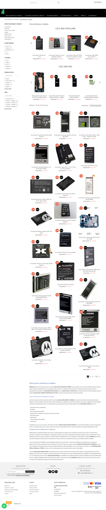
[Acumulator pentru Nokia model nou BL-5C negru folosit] (41, 186)
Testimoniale (92, 15)
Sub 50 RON (9, 99)
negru (7, 62)
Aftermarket (9, 80)
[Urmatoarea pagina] (99, 377)
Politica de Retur (33, 487)
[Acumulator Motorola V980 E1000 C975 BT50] (41, 218)
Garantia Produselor (34, 489)
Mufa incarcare (8, 34)
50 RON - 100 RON (10, 101)
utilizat (7, 48)
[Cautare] (58, 2)
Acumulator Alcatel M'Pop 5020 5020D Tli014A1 (41, 135)
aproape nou (9, 50)
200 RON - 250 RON (10, 106)
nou (7, 46)
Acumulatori (8, 27)
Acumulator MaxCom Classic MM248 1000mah (57, 56)
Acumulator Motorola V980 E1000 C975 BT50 (41, 232)
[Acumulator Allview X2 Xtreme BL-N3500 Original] (41, 251)
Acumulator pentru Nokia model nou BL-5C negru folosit (41, 200)
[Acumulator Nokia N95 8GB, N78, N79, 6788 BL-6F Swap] (74, 43)
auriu (7, 64)
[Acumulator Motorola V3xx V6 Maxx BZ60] (41, 347)
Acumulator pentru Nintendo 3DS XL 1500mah (65, 194)
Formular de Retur (33, 491)
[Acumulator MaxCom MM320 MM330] (74, 82)
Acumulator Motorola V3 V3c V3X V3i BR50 (89, 366)
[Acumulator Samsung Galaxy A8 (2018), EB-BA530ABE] (89, 185)
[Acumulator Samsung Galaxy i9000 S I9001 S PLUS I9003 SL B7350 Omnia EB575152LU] (41, 315)
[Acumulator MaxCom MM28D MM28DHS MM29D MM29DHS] (91, 82)
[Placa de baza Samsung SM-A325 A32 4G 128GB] (89, 221)
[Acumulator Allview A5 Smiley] (65, 272)
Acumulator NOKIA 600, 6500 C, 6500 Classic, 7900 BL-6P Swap (89, 135)
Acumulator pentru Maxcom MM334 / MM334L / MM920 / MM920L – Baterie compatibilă (57, 96)
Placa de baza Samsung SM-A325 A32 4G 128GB (89, 238)
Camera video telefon (10, 30)
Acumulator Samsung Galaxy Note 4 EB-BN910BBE (89, 302)
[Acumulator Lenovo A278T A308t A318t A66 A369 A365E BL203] (89, 257)
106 (96, 376)
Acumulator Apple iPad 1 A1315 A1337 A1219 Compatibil (65, 167)
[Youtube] (53, 471)
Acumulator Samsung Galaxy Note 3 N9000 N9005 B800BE (65, 317)
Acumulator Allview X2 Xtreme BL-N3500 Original (41, 264)
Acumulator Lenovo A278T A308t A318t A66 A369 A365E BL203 (89, 270)
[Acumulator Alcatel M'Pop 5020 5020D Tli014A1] (41, 122)
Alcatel (7, 82)
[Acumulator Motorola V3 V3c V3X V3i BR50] (89, 353)
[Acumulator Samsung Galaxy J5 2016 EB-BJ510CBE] (65, 122)
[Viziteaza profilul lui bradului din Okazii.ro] (8, 503)
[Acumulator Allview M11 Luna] (39, 43)
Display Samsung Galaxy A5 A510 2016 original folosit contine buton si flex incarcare (39, 96)
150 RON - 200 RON (10, 104)
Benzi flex (7, 28)
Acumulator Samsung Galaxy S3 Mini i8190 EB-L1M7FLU (89, 334)
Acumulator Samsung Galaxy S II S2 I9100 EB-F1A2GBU (41, 167)
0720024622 (86, 470)
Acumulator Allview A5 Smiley (65, 284)
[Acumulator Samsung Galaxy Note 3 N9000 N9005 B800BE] (65, 304)
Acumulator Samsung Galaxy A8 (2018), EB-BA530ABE (89, 198)
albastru (8, 66)
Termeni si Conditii (9, 487)
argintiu (8, 68)
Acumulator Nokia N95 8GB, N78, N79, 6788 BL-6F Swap (74, 56)
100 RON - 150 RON (10, 102)
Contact (6, 493)
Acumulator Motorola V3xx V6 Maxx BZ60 (41, 360)
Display (6, 32)
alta (7, 54)
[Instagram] (56, 471)
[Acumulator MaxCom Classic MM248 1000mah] (57, 43)
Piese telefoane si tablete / (12, 19)
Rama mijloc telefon (9, 37)
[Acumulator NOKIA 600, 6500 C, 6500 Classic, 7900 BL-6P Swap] (89, 122)
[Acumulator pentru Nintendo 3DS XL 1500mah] (65, 183)
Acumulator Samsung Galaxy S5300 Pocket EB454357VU (41, 296)
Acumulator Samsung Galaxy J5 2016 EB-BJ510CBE (65, 135)
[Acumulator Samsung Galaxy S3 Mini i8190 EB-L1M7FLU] (89, 321)
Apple (7, 86)
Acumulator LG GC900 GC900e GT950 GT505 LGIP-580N (65, 349)
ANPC (30, 493)
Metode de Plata (33, 485)
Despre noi (7, 485)
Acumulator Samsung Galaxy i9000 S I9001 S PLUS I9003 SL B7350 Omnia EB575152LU (41, 328)
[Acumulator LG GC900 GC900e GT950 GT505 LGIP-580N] (65, 336)
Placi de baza (8, 36)
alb (7, 60)
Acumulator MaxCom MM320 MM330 (74, 96)
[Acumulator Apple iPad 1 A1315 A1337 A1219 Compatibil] (65, 154)
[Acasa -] (9, 11)
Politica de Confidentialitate (22, 475)
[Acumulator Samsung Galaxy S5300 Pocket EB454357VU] (41, 283)
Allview (7, 84)
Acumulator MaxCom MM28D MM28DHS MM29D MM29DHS (91, 96)
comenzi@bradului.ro (86, 473)
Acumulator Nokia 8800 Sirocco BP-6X (91, 56)
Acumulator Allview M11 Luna (39, 56)
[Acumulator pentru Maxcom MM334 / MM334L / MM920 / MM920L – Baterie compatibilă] (57, 82)
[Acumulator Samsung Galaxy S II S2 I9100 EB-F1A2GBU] (41, 154)
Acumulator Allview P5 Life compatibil (65, 252)
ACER (7, 79)
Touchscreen (8, 39)
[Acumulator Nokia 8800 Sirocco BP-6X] (91, 43)
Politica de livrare (9, 491)
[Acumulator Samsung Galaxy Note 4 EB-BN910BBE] (89, 289)
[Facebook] (49, 471)
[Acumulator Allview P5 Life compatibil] (65, 239)
